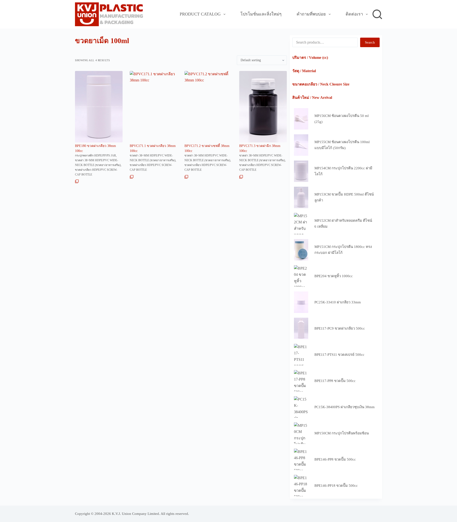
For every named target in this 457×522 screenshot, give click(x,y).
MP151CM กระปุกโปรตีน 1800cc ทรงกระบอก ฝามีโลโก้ (343, 250)
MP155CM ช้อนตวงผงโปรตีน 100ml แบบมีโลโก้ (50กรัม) (342, 145)
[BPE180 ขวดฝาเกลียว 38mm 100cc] (99, 106)
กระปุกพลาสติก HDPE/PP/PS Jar (95, 155)
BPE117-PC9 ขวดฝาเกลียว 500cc (339, 328)
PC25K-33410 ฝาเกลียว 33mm (337, 302)
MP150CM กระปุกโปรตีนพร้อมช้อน (341, 433)
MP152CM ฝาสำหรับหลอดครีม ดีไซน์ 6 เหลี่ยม (343, 223)
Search (370, 42)
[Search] (377, 14)
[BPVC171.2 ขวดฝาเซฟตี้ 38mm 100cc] (208, 106)
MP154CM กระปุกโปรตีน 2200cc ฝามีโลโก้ (343, 171)
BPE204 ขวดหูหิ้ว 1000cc (333, 276)
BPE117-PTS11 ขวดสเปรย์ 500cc (339, 354)
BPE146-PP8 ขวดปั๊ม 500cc (335, 459)
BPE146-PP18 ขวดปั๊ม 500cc (336, 485)
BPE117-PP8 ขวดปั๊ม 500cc (335, 381)
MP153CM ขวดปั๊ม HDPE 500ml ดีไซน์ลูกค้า (344, 197)
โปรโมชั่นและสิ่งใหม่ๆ (261, 14)
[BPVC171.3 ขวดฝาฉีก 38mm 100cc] (263, 106)
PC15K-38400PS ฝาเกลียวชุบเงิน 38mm (344, 407)
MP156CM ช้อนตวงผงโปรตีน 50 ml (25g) (341, 119)
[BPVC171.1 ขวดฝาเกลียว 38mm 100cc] (153, 106)
